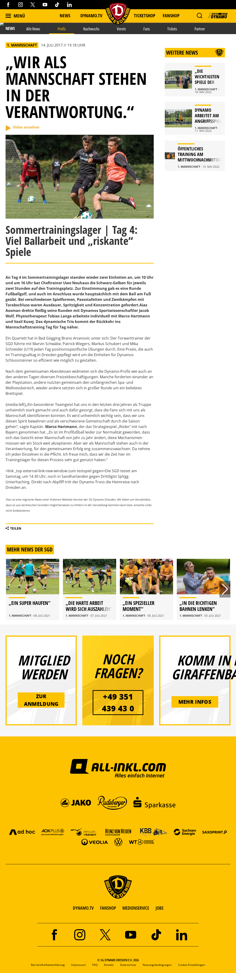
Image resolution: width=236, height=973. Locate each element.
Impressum (78, 965)
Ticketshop (144, 15)
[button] (199, 15)
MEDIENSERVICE (135, 908)
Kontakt (109, 965)
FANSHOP (108, 908)
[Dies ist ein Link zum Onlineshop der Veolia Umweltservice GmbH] (94, 842)
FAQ (94, 965)
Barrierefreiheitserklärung (48, 965)
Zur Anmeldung (41, 700)
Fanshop (171, 15)
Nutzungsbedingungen (157, 965)
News (65, 15)
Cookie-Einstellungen (191, 965)
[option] (33, 589)
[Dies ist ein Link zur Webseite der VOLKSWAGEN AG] (118, 842)
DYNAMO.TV (91, 15)
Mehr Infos (194, 701)
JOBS (159, 908)
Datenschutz (128, 965)
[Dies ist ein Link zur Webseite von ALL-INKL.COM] (118, 768)
